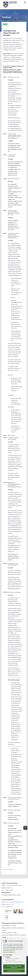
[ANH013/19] (23, 565)
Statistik (8, 957)
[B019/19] (23, 482)
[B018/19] (23, 563)
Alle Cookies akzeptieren (14, 971)
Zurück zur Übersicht (8, 869)
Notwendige (9, 954)
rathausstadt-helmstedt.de (14, 885)
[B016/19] (23, 437)
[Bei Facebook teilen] (4, 24)
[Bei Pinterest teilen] (6, 24)
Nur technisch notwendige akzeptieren (14, 966)
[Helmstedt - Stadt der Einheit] (10, 8)
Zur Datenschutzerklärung (9, 951)
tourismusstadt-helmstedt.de (14, 902)
